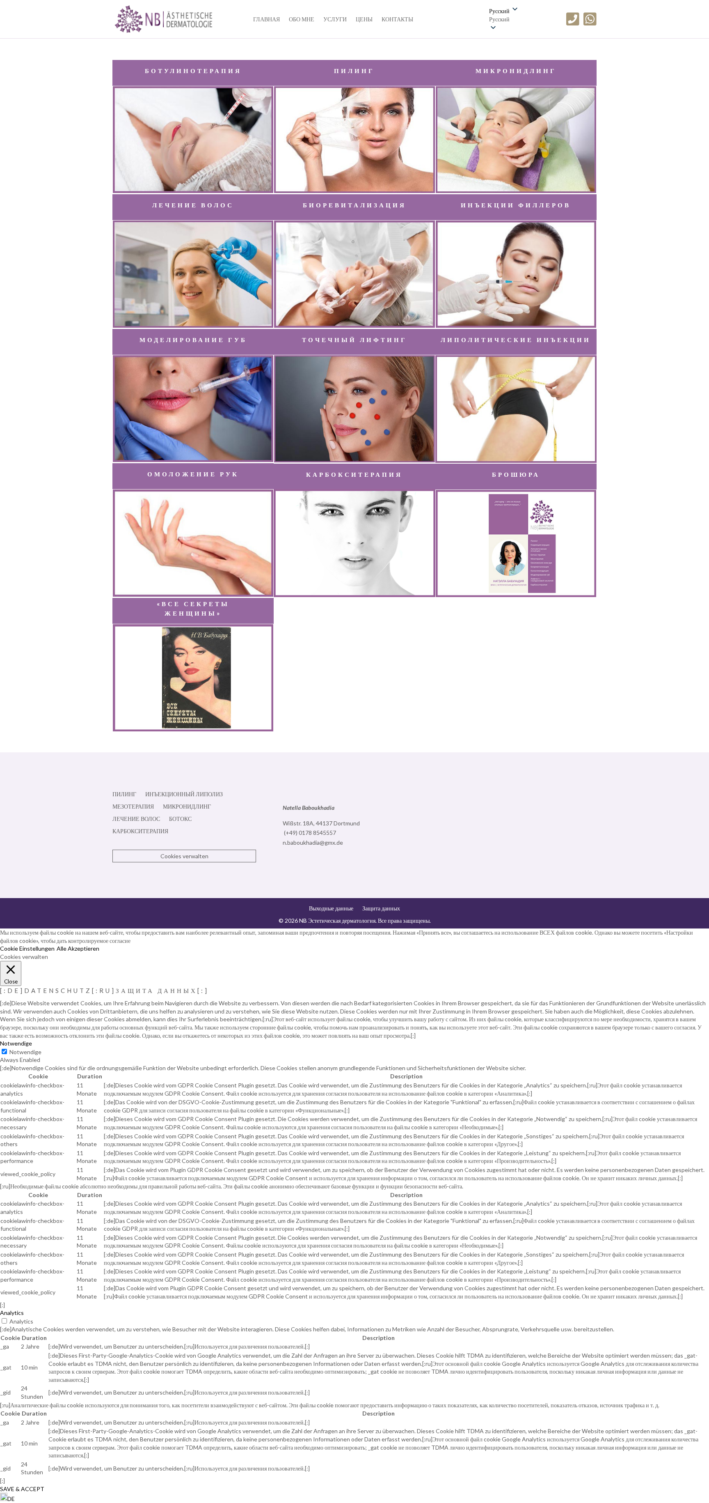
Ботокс (180, 819)
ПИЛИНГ (124, 794)
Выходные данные (331, 908)
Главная (266, 19)
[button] (504, 19)
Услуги (335, 19)
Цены (364, 19)
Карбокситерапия (140, 831)
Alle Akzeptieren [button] (78, 948)
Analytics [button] (12, 1312)
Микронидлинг (187, 807)
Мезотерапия (133, 807)
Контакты (397, 19)
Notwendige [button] (16, 1043)
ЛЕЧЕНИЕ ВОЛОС (136, 819)
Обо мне (301, 19)
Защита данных (381, 908)
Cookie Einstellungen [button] (27, 948)
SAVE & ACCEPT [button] (22, 1488)
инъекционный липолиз (184, 794)
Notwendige (25, 1051)
